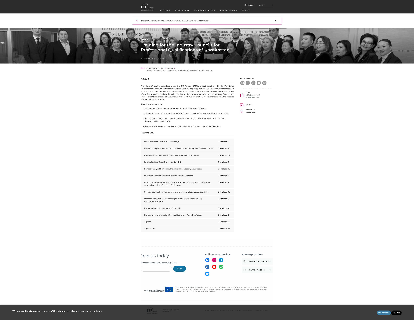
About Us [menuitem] (246, 10)
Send (179, 269)
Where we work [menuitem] (182, 10)
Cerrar (275, 21)
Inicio (142, 68)
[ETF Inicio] (149, 8)
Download (224, 142)
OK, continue (383, 313)
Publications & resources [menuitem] (204, 10)
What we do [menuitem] (165, 10)
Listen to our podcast (258, 261)
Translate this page (202, 21)
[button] (242, 83)
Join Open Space (256, 270)
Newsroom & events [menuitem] (228, 10)
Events (170, 68)
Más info (396, 313)
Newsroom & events (154, 68)
